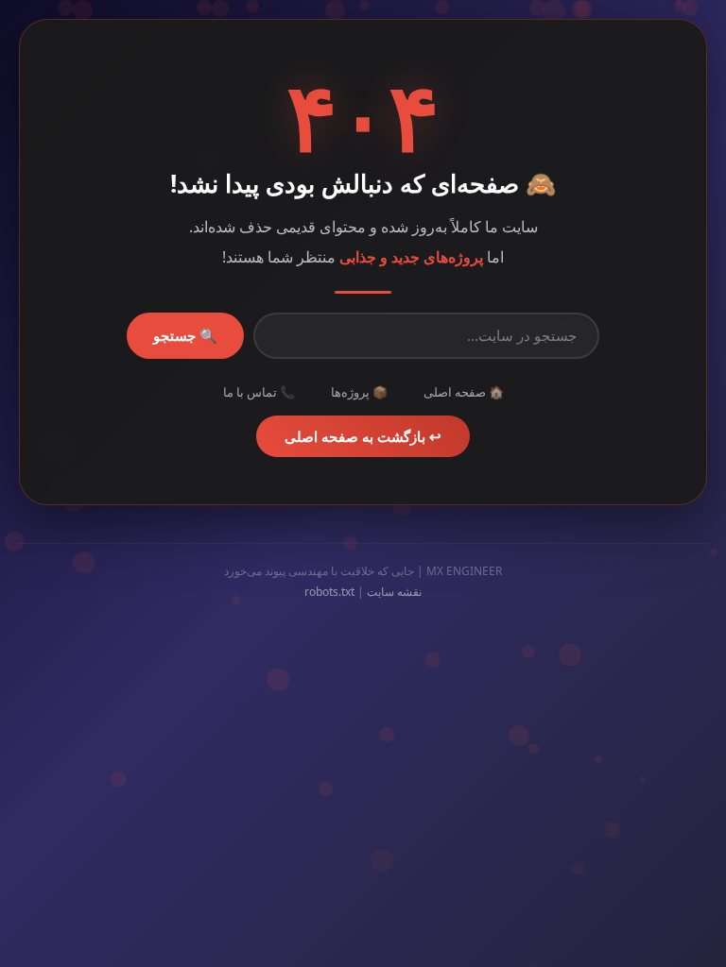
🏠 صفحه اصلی (464, 391)
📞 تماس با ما (259, 391)
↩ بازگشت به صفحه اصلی (363, 436)
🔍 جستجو (185, 336)
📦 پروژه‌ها (359, 391)
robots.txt (329, 592)
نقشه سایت (394, 592)
